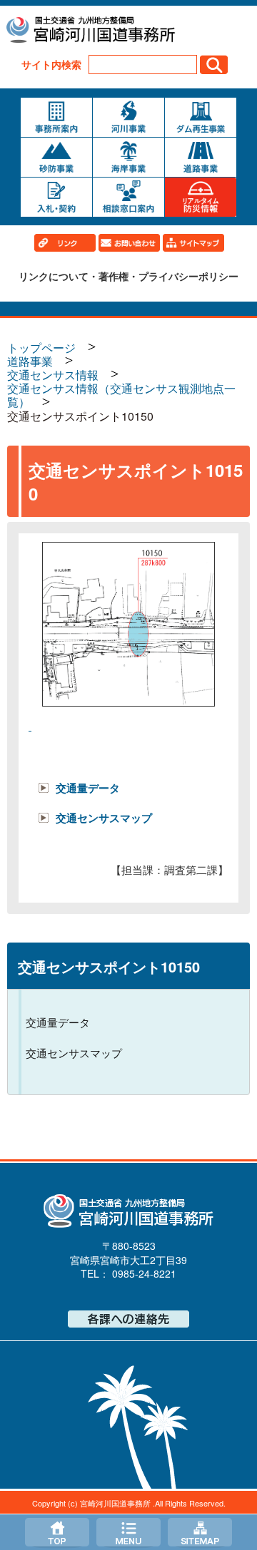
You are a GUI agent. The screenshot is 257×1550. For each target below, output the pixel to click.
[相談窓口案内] (128, 197)
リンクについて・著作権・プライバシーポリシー (128, 276)
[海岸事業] (128, 157)
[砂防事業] (56, 157)
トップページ (57, 1532)
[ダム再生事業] (200, 117)
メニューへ (128, 1532)
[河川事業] (128, 117)
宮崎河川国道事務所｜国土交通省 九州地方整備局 (90, 31)
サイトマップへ (200, 1532)
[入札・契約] (56, 197)
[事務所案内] (56, 117)
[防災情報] (200, 197)
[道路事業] (200, 157)
